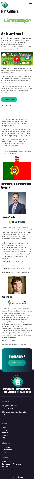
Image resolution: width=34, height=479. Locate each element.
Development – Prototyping (11, 464)
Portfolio (5, 435)
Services (5, 430)
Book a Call (6, 447)
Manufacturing (7, 469)
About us (5, 433)
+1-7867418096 (7, 408)
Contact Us (6, 452)
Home (4, 428)
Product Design (7, 461)
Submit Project (7, 450)
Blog (3, 438)
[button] (31, 4)
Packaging (5, 466)
